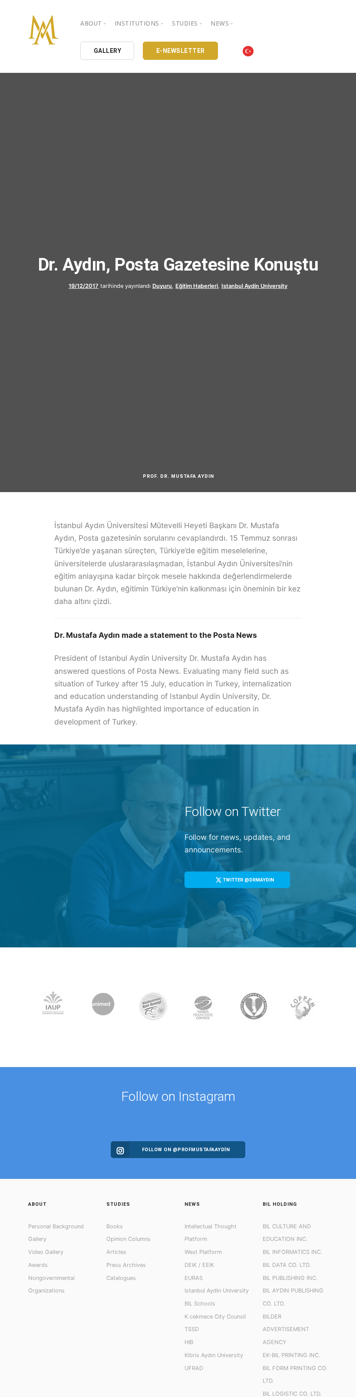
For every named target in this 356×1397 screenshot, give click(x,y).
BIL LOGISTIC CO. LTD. (292, 1393)
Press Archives (126, 1265)
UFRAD (194, 1368)
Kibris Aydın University (214, 1355)
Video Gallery (45, 1252)
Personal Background (56, 1226)
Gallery (37, 1239)
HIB (189, 1342)
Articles (116, 1252)
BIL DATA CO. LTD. (287, 1265)
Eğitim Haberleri (196, 286)
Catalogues (121, 1278)
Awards (38, 1265)
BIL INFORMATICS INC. (293, 1252)
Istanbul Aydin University (254, 286)
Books (114, 1226)
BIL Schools (200, 1303)
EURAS (194, 1278)
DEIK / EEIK (199, 1265)
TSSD (192, 1329)
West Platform (203, 1252)
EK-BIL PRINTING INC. (291, 1355)
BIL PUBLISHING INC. (290, 1278)
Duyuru (162, 286)
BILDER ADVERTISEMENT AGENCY (286, 1329)
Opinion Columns (128, 1239)
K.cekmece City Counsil (215, 1316)
